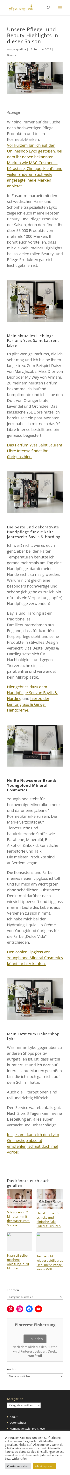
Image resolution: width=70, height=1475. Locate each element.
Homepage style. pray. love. (28, 1428)
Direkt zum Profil (42, 1353)
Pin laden (35, 1338)
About (14, 1417)
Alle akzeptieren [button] (44, 1466)
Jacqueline (19, 49)
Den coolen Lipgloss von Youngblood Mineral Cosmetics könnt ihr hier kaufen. (35, 957)
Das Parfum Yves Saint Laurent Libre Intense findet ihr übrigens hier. (34, 450)
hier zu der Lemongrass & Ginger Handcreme (28, 704)
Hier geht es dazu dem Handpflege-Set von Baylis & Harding (32, 692)
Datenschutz (18, 1422)
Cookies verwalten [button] (17, 1466)
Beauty (11, 55)
